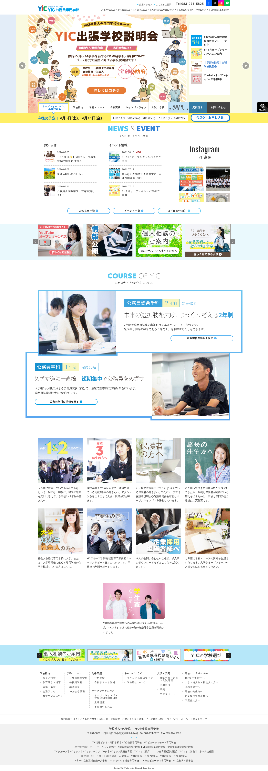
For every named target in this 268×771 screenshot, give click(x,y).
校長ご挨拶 (49, 678)
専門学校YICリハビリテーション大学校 (95, 747)
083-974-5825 (151, 733)
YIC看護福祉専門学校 (129, 747)
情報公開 (103, 719)
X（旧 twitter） (177, 210)
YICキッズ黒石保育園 (121, 751)
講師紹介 (74, 687)
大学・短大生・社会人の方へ (201, 682)
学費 (162, 689)
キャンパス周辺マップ (140, 678)
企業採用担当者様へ (220, 9)
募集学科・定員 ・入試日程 (169, 679)
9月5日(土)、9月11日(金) (81, 118)
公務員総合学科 (78, 678)
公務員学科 (75, 682)
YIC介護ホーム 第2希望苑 (144, 756)
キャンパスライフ (136, 107)
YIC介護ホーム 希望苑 (117, 756)
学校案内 (78, 107)
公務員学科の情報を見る (64, 401)
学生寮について (136, 682)
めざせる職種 (77, 691)
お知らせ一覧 (87, 210)
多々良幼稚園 (207, 751)
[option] (209, 40)
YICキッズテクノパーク (95, 751)
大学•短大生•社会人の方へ (164, 9)
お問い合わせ (218, 107)
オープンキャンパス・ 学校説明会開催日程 (107, 696)
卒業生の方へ (202, 9)
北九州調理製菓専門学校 (180, 747)
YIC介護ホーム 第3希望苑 (173, 756)
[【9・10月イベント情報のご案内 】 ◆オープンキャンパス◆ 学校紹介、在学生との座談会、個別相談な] (191, 179)
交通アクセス (145, 4)
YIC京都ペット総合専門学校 (124, 760)
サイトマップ (200, 719)
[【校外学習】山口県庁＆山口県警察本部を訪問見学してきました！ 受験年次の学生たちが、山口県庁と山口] (218, 179)
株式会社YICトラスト (92, 756)
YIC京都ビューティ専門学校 (156, 760)
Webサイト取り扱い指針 (152, 719)
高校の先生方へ (141, 9)
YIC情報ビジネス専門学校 (105, 742)
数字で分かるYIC (53, 696)
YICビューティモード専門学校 (160, 742)
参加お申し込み (103, 707)
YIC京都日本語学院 (183, 760)
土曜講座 (99, 702)
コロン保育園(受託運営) (164, 751)
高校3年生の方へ (109, 9)
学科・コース (97, 107)
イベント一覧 (132, 210)
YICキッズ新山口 (188, 751)
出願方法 (165, 685)
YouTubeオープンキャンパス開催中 (216, 77)
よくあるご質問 (163, 4)
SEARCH (262, 107)
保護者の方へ (125, 9)
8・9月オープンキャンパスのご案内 (215, 51)
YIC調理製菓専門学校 (154, 747)
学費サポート (167, 694)
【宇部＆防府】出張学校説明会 (215, 64)
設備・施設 (49, 687)
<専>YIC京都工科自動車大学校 (91, 760)
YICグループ (60, 751)
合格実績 (115, 107)
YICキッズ (75, 751)
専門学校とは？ (69, 719)
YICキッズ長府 (142, 751)
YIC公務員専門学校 (132, 742)
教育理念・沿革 (52, 682)
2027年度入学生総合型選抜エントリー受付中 (215, 41)
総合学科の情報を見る (200, 338)
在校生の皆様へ (186, 9)
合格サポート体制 (104, 682)
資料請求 (197, 107)
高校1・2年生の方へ (197, 673)
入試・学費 (158, 107)
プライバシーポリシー (179, 719)
